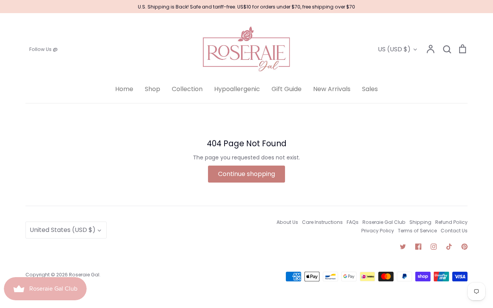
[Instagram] (433, 246)
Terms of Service (417, 230)
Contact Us (454, 230)
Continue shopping (246, 173)
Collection (187, 89)
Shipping (420, 222)
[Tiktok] (449, 246)
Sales (370, 89)
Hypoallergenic (237, 89)
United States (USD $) (63, 229)
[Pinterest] (464, 246)
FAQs (353, 222)
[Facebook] (418, 246)
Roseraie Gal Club (384, 222)
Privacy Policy (377, 230)
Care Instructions (322, 222)
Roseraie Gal (84, 274)
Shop (152, 89)
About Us (287, 222)
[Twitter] (403, 246)
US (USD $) (394, 49)
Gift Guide (287, 89)
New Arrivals (331, 89)
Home (124, 89)
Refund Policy (451, 222)
